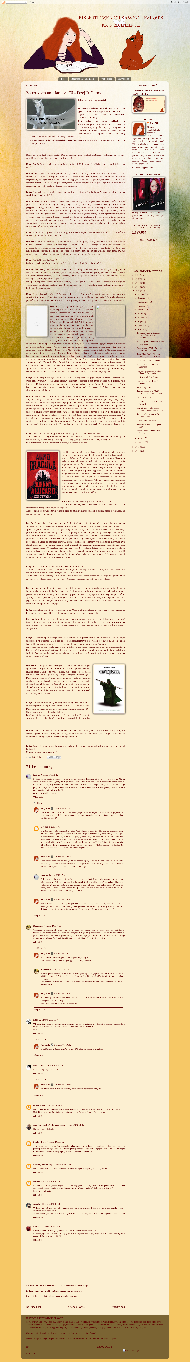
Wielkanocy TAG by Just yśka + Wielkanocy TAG (149, 349)
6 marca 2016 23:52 (55, 1142)
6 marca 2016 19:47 (62, 900)
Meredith (37, 1226)
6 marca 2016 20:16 (54, 1065)
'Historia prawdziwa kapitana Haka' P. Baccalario (149, 372)
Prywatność (123, 79)
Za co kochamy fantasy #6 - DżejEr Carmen (149, 415)
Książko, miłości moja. (43, 1164)
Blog (63, 79)
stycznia (141, 442)
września (142, 306)
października (143, 302)
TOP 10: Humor (144, 398)
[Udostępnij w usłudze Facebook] (57, 757)
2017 (137, 287)
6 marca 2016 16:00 (52, 926)
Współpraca (106, 79)
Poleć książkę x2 (144, 387)
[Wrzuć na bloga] (51, 757)
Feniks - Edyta (39, 1142)
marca (140, 329)
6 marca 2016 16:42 (62, 1045)
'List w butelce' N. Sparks (148, 377)
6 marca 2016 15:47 (51, 827)
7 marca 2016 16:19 (51, 1181)
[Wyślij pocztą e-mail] (48, 757)
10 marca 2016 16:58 (51, 1204)
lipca (140, 314)
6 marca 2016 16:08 (62, 857)
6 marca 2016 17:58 (57, 875)
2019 (137, 279)
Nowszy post (33, 1306)
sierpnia (141, 310)
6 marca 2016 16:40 (50, 1020)
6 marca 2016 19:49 (62, 994)
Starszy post (118, 1306)
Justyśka (37, 1204)
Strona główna (76, 1306)
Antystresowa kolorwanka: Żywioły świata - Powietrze (150, 409)
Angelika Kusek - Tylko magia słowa (49, 1125)
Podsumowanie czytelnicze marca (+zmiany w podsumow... (148, 335)
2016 (137, 291)
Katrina (36, 775)
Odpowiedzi (41, 803)
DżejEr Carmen (68, 155)
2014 (137, 451)
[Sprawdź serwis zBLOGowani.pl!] (131, 1350)
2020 (137, 275)
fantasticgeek (39, 1105)
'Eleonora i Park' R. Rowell (148, 360)
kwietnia (141, 325)
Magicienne (38, 926)
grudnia (141, 294)
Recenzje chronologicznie (83, 79)
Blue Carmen (39, 1065)
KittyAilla (45, 808)
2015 (137, 447)
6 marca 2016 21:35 (75, 1125)
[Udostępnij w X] (54, 757)
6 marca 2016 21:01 (54, 1105)
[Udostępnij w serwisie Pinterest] (59, 757)
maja (140, 321)
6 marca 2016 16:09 (62, 953)
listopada (142, 298)
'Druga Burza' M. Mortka (147, 421)
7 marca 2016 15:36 (62, 1164)
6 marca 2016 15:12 (49, 775)
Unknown (37, 1181)
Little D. (37, 1020)
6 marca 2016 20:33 (62, 1085)
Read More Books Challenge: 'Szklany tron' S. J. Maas (149, 355)
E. (42, 827)
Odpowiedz (38, 797)
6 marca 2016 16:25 (60, 969)
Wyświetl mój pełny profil (143, 167)
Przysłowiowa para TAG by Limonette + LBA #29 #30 (149, 392)
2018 (137, 283)
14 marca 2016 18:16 (51, 1226)
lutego (141, 438)
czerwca (141, 318)
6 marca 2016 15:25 (62, 808)
